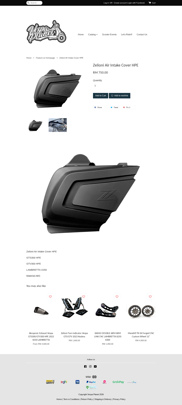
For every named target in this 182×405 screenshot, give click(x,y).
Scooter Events (109, 34)
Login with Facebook (136, 3)
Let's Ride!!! (126, 34)
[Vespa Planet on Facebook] (85, 367)
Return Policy (87, 399)
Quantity (97, 80)
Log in (106, 3)
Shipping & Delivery (102, 399)
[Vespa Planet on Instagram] (90, 367)
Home (81, 34)
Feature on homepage (45, 58)
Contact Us (142, 34)
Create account (120, 3)
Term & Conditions (71, 399)
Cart (154, 3)
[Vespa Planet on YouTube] (95, 367)
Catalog (92, 34)
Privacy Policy (119, 399)
